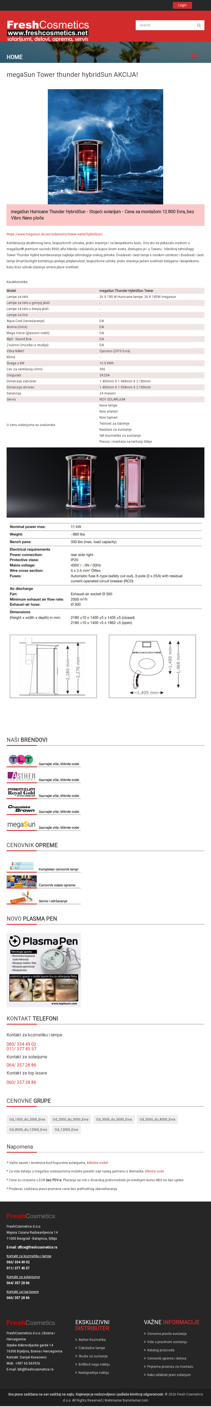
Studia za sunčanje (93, 1356)
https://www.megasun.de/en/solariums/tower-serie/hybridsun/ (55, 234)
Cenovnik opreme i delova (166, 1358)
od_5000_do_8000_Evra (157, 1119)
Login (182, 5)
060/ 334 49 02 (21, 1044)
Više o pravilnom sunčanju (167, 1342)
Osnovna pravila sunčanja (167, 1334)
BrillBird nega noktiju (94, 1364)
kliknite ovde (97, 1163)
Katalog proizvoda (160, 1350)
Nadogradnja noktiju (94, 1373)
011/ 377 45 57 (21, 1049)
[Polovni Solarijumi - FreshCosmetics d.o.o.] (48, 31)
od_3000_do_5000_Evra (114, 1119)
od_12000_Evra (66, 1130)
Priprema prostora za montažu (170, 1367)
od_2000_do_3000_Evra (70, 1119)
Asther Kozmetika (92, 1340)
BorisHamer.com (135, 1400)
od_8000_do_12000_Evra (28, 1130)
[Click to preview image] (105, 147)
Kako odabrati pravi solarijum (169, 1375)
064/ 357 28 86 (21, 1065)
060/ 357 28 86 (21, 1082)
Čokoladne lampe (92, 1348)
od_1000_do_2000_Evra (27, 1119)
